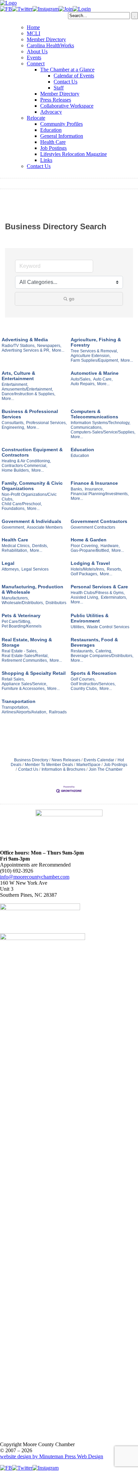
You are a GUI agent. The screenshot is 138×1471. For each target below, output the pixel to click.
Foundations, (13, 508)
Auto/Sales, (81, 379)
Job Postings (53, 148)
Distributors (56, 602)
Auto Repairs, (83, 383)
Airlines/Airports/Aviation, (24, 712)
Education (51, 130)
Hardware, (110, 545)
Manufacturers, (15, 598)
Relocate (36, 118)
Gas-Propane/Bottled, (90, 550)
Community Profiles (61, 124)
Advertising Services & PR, (26, 350)
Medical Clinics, (16, 545)
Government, (13, 527)
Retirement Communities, (25, 660)
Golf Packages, (84, 574)
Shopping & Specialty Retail (34, 673)
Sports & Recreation (94, 673)
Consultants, (13, 422)
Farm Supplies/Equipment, (95, 360)
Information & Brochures (63, 769)
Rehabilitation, (15, 550)
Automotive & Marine (95, 373)
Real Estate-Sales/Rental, (25, 655)
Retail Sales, (13, 679)
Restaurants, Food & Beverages (94, 642)
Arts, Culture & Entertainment (18, 375)
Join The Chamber (106, 769)
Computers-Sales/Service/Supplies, (103, 432)
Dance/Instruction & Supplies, (28, 394)
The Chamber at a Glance (67, 69)
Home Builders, (16, 470)
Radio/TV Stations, (19, 345)
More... (58, 350)
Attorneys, (11, 569)
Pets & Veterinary (21, 615)
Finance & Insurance (94, 483)
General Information (61, 136)
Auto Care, (103, 379)
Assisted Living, (85, 597)
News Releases (66, 760)
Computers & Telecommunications (94, 414)
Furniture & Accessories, (24, 688)
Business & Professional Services (30, 414)
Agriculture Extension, (91, 355)
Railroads (58, 712)
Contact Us (65, 81)
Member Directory (46, 39)
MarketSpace (88, 764)
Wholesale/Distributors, (23, 602)
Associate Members (45, 527)
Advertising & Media (25, 339)
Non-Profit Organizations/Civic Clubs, (29, 497)
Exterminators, (114, 597)
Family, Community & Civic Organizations (32, 485)
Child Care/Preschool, (22, 504)
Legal (8, 563)
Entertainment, (15, 384)
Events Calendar (99, 760)
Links (46, 160)
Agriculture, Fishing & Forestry (96, 342)
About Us (37, 51)
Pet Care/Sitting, (16, 621)
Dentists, (40, 545)
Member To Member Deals (49, 764)
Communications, (86, 427)
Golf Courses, (83, 679)
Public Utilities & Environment (90, 618)
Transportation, (15, 707)
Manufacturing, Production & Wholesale (32, 589)
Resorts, (114, 569)
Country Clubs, (84, 688)
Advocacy (51, 112)
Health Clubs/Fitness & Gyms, (98, 592)
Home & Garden (89, 539)
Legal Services (35, 569)
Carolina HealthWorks (50, 45)
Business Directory (31, 760)
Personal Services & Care (99, 586)
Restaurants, (82, 651)
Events (34, 57)
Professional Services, (46, 422)
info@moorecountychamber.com (34, 877)
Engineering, (13, 427)
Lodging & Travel (90, 563)
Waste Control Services (108, 627)
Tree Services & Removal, (94, 351)
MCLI (33, 33)
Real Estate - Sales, (20, 651)
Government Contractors (99, 521)
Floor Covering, (85, 545)
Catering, (103, 651)
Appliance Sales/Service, (24, 684)
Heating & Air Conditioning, (26, 461)
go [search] (71, 298)
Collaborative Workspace (66, 106)
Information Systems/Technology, (100, 422)
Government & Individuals (31, 521)
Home (33, 27)
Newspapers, (49, 345)
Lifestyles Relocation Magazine (73, 154)
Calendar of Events (74, 75)
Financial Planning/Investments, (100, 493)
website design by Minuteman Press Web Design (51, 1456)
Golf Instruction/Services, (93, 684)
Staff (59, 88)
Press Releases (55, 100)
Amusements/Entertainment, (27, 389)
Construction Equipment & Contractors (32, 452)
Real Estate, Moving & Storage (27, 642)
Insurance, (94, 489)
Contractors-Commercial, (24, 465)
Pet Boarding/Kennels (22, 626)
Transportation (19, 701)
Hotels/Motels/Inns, (88, 569)
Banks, (77, 489)
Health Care (53, 142)
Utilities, (78, 627)
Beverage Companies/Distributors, (102, 655)
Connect (36, 63)
